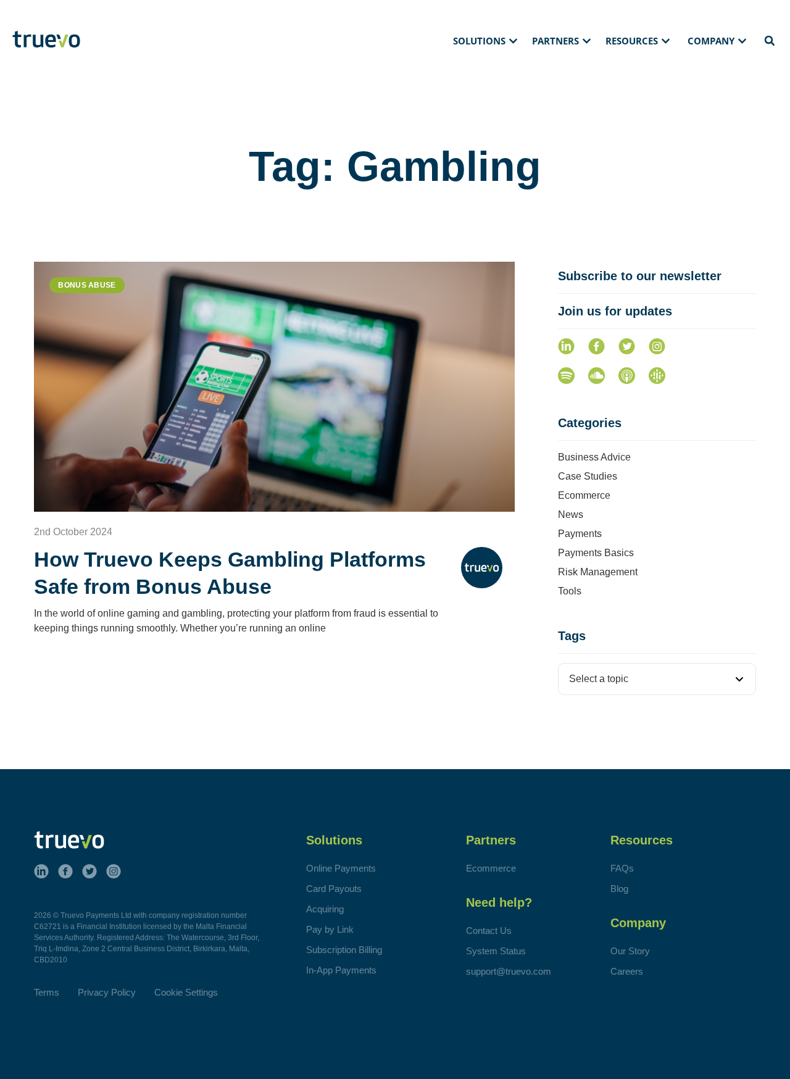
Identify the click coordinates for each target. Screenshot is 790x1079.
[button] (486, 41)
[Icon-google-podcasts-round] (657, 375)
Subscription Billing (344, 949)
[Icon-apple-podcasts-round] (626, 375)
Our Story (630, 951)
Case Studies (587, 476)
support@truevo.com (508, 971)
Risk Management (598, 572)
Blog (619, 888)
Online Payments (341, 868)
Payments (580, 533)
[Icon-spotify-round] (566, 375)
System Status (496, 951)
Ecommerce (584, 495)
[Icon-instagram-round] (657, 346)
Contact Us (489, 930)
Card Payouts (334, 888)
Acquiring (325, 909)
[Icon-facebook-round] (596, 346)
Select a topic (598, 678)
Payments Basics (596, 553)
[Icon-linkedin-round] (566, 346)
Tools (569, 591)
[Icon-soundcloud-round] (596, 375)
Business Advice (594, 457)
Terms (46, 992)
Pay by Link (330, 929)
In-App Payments (341, 970)
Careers (626, 971)
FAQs (622, 868)
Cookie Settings (186, 992)
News (570, 514)
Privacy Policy (107, 992)
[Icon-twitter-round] (626, 346)
